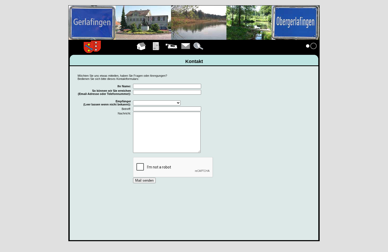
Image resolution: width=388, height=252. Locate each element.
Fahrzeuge (171, 52)
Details (199, 52)
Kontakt (185, 52)
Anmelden (311, 52)
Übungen (156, 52)
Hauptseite (141, 52)
